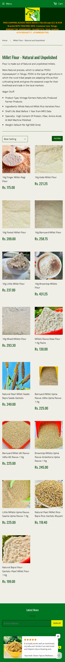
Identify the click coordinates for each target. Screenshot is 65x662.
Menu (9, 3)
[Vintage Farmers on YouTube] (59, 647)
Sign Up (57, 623)
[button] (58, 636)
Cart (60, 3)
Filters (57, 138)
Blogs (32, 616)
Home (4, 40)
